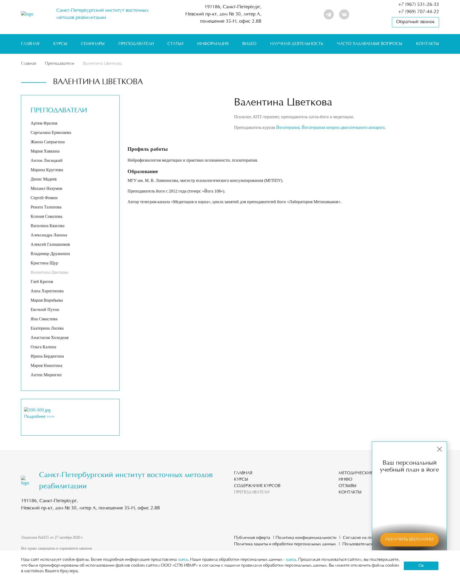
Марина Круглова (47, 169)
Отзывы (347, 486)
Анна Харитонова (47, 291)
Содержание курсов (257, 486)
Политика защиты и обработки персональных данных (285, 544)
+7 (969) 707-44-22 (418, 12)
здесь (183, 560)
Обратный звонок (415, 22)
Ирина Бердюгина (47, 356)
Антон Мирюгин (46, 375)
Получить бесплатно (409, 540)
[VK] (344, 14)
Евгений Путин (45, 309)
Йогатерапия (287, 127)
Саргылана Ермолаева (51, 132)
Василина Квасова (47, 225)
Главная (30, 44)
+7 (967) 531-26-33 (418, 4)
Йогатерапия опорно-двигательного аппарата (343, 127)
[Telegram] (329, 14)
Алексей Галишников (50, 244)
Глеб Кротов (42, 281)
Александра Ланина (49, 235)
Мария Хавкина (45, 151)
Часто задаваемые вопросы (369, 44)
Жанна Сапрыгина (48, 142)
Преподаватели (136, 44)
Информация (213, 44)
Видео (249, 44)
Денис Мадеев (44, 179)
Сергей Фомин (44, 197)
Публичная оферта (252, 538)
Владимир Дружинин (50, 253)
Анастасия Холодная (49, 337)
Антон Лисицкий (47, 160)
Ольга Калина (43, 347)
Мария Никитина (46, 365)
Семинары (93, 44)
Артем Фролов (44, 123)
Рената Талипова (46, 207)
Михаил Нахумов (46, 188)
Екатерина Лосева (47, 328)
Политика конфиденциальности (306, 538)
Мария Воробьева (47, 300)
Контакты (427, 44)
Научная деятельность (296, 44)
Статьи (175, 44)
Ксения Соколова (46, 216)
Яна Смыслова (44, 319)
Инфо (345, 479)
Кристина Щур (44, 263)
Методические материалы (369, 473)
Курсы (60, 44)
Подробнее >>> (39, 417)
